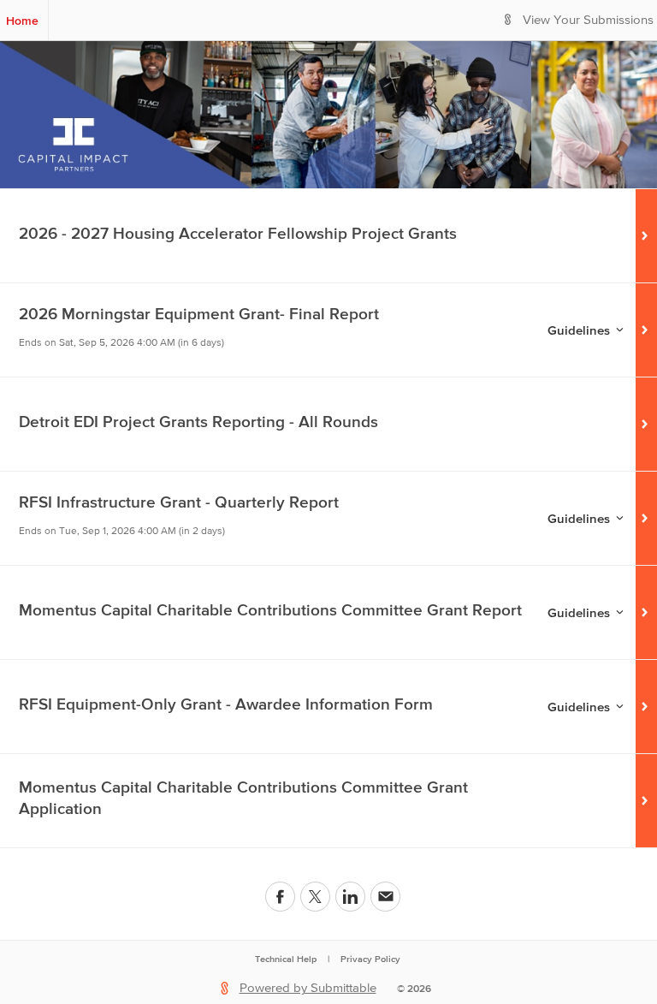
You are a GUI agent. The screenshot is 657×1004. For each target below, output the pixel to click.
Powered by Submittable (308, 988)
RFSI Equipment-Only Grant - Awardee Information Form (226, 704)
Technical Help (286, 959)
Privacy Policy (370, 959)
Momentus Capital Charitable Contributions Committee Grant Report (270, 610)
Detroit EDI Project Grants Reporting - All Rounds (198, 422)
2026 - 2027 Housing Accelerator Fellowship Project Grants (238, 233)
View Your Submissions (588, 20)
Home (22, 20)
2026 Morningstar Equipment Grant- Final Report (199, 314)
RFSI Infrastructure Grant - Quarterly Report (179, 502)
